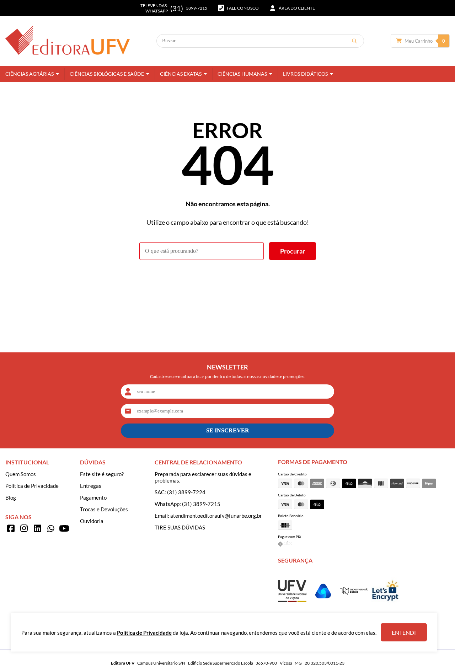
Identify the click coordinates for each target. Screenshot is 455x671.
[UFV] (292, 600)
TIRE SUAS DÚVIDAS (180, 527)
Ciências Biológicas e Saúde (107, 74)
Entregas (90, 486)
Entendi (404, 632)
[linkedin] (37, 528)
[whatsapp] (51, 528)
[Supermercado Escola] (354, 592)
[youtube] (64, 528)
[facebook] (10, 528)
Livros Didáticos (305, 74)
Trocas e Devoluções (104, 509)
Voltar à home (228, 279)
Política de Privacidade (32, 486)
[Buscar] (354, 41)
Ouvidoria (91, 521)
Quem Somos (20, 474)
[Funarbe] (323, 603)
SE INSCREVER (227, 430)
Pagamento (93, 497)
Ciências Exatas (181, 74)
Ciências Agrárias (29, 74)
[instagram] (24, 528)
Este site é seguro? (102, 474)
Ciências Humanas (242, 74)
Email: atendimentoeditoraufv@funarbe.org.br (208, 515)
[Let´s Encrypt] (385, 603)
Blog (10, 497)
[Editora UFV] (67, 41)
